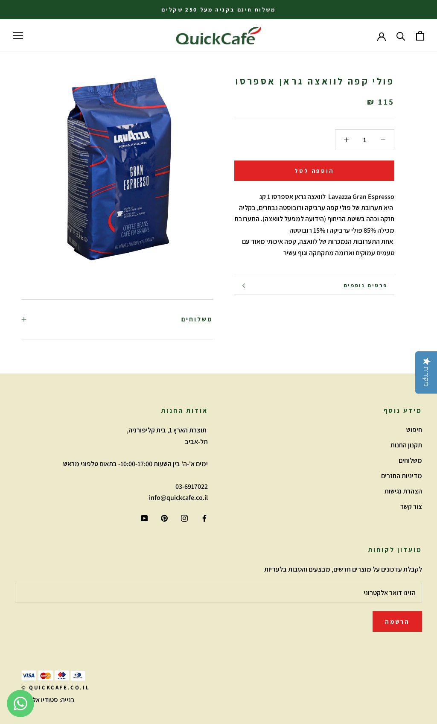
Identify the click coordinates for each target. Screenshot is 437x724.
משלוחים (197, 319)
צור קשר (411, 506)
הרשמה (397, 621)
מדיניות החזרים (401, 475)
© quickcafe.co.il (55, 687)
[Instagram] (184, 517)
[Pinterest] (164, 517)
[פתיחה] (420, 36)
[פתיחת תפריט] (18, 36)
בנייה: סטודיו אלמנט (48, 699)
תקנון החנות (406, 445)
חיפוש (414, 429)
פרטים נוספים (365, 285)
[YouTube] (144, 517)
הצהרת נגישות (403, 491)
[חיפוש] (400, 35)
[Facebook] (204, 517)
